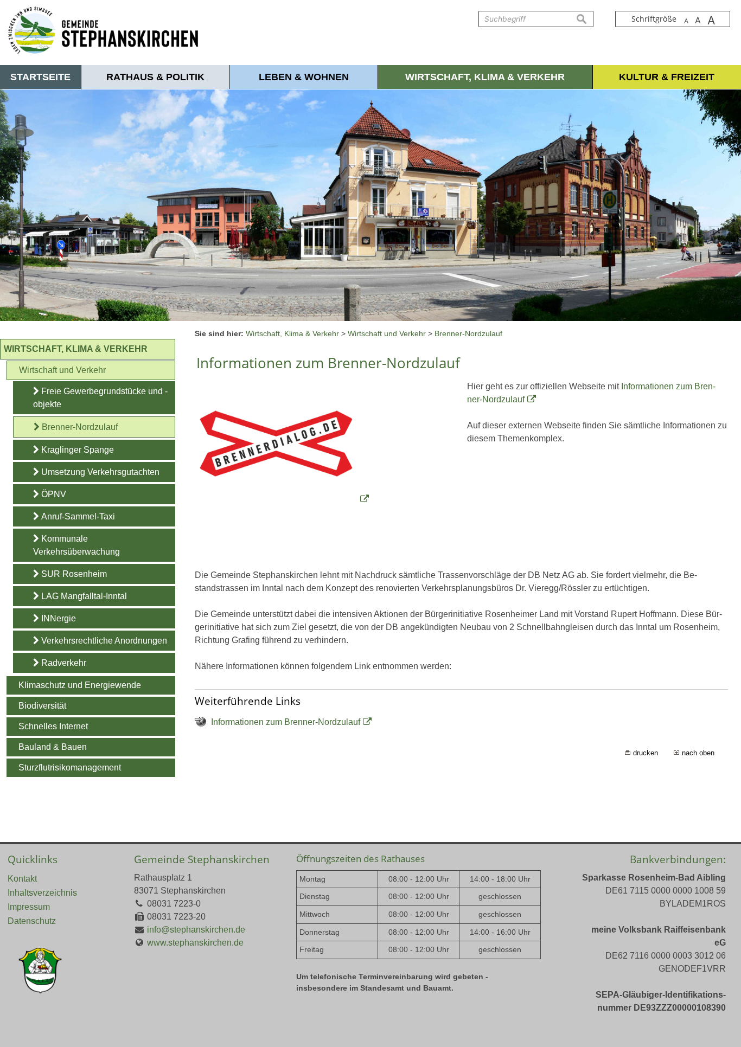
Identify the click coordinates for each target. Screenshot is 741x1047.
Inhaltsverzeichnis (42, 892)
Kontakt (22, 878)
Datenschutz (32, 921)
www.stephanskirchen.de (195, 942)
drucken (645, 753)
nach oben (698, 753)
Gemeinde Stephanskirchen (202, 859)
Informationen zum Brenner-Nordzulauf (285, 722)
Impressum (29, 906)
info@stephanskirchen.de (196, 929)
